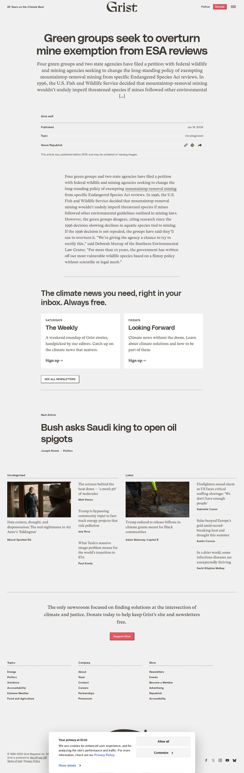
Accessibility (157, 698)
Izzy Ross (84, 531)
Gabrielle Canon (207, 509)
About (82, 671)
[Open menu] (233, 7)
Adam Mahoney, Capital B (142, 539)
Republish (155, 693)
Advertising (156, 687)
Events (153, 677)
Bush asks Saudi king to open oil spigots (109, 432)
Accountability (16, 687)
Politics (68, 450)
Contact (83, 682)
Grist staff (47, 116)
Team (81, 677)
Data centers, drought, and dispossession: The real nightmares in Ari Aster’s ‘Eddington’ (39, 527)
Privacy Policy (32, 760)
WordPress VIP (38, 757)
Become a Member (161, 682)
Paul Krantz (85, 563)
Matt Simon (85, 499)
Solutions (13, 682)
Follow (205, 6)
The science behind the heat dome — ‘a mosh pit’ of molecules (97, 489)
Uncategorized (194, 135)
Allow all (163, 741)
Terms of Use (14, 760)
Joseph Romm (50, 450)
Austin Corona (206, 541)
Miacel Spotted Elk (19, 539)
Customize (161, 752)
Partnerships (86, 693)
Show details (67, 765)
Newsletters (156, 671)
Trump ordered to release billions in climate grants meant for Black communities (153, 527)
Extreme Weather (18, 693)
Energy (11, 671)
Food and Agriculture (20, 698)
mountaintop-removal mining (151, 189)
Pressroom (85, 698)
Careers (83, 687)
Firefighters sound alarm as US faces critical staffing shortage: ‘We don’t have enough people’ (216, 493)
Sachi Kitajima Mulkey (211, 568)
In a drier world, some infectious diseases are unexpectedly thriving (214, 557)
